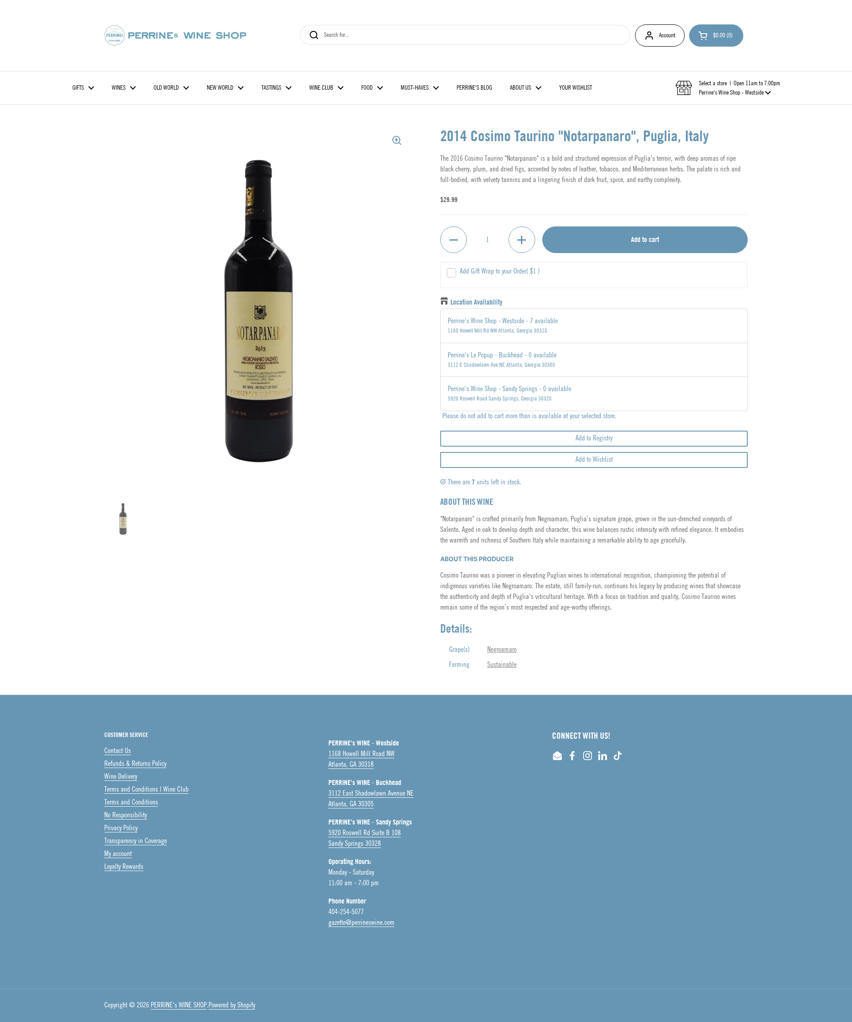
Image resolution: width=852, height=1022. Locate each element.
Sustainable (502, 665)
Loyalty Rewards (123, 867)
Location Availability (476, 302)
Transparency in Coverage (135, 841)
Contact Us (117, 751)
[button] (716, 35)
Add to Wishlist (594, 459)
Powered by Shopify (232, 1005)
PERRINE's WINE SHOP (179, 1005)
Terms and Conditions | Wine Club (146, 789)
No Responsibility (125, 815)
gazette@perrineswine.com (361, 922)
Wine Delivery (120, 776)
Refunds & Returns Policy (135, 764)
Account (667, 35)
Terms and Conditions (131, 802)
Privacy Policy (121, 828)
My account (118, 854)
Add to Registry (594, 438)
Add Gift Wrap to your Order (500, 271)
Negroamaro (502, 649)
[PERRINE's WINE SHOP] (175, 35)
